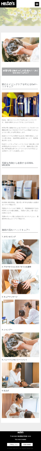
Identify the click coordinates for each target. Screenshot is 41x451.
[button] (37, 4)
